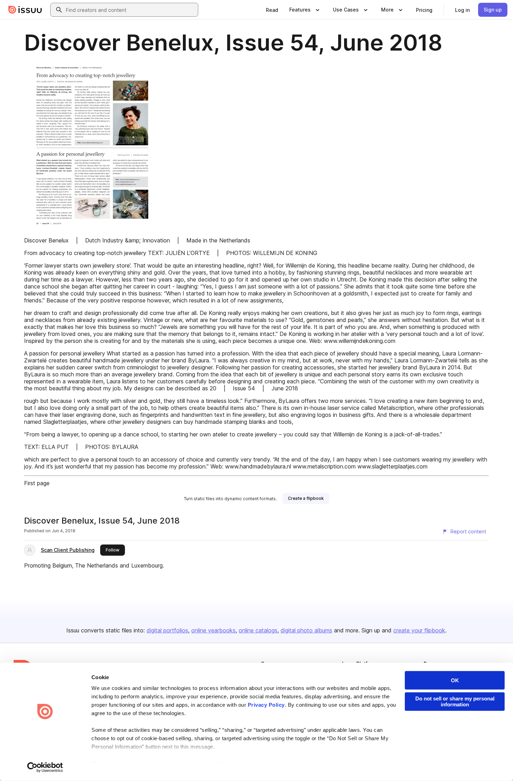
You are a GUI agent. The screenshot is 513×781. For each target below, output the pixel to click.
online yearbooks (213, 630)
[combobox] (130, 9)
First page (37, 483)
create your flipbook (419, 630)
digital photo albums (306, 630)
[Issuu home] (25, 10)
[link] (272, 10)
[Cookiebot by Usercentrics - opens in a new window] (45, 767)
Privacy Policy (266, 705)
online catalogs (258, 630)
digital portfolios (167, 630)
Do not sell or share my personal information (455, 701)
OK (455, 680)
